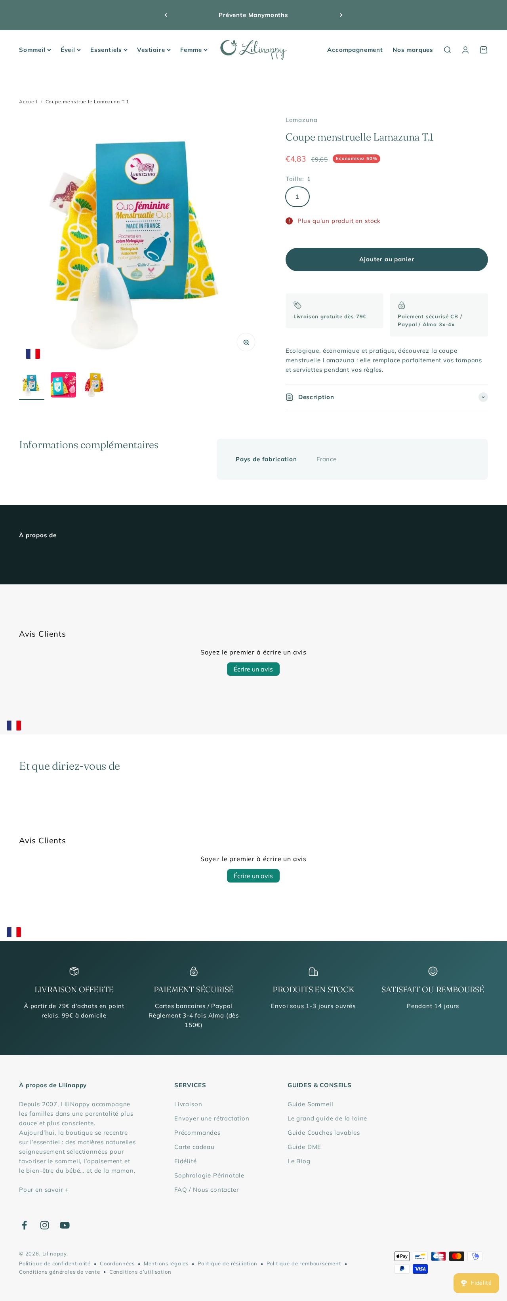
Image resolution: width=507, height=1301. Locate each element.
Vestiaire (151, 49)
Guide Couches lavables (324, 1132)
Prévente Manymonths (253, 15)
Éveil (68, 49)
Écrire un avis (253, 669)
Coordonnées (117, 1263)
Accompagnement (355, 49)
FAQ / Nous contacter (206, 1189)
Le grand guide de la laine (327, 1118)
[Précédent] (165, 15)
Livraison (188, 1104)
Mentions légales (166, 1263)
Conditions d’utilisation (140, 1272)
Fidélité (185, 1161)
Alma (216, 1015)
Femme (191, 49)
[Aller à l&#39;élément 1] (31, 386)
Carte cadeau (194, 1147)
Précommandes (197, 1132)
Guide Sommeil (311, 1104)
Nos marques (413, 49)
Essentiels (106, 49)
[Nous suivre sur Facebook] (24, 1225)
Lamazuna (302, 120)
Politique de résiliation (227, 1263)
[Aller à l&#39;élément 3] (95, 386)
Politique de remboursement (304, 1263)
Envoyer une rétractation (212, 1118)
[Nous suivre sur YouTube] (64, 1225)
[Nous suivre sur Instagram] (44, 1225)
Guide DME (304, 1147)
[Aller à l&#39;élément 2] (63, 386)
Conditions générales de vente (59, 1272)
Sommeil (32, 49)
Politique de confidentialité (55, 1263)
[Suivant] (341, 15)
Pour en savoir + (44, 1189)
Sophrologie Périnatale (209, 1175)
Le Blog (299, 1161)
